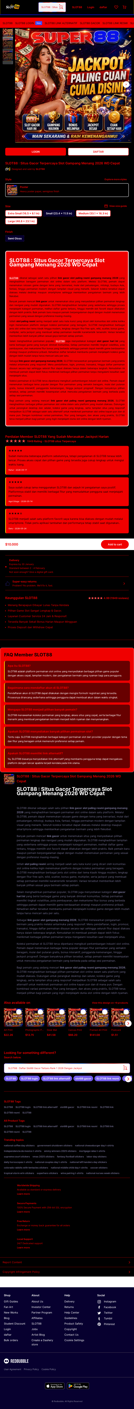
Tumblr (108, 1318)
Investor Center (41, 1307)
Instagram (110, 1301)
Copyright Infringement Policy (21, 1271)
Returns (69, 1307)
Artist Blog (38, 1334)
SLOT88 (8, 23)
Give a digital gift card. (41, 572)
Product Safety (73, 1323)
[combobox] (52, 7)
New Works (11, 1312)
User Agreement (12, 1369)
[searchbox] (67, 1068)
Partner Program (42, 1312)
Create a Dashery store (42, 1342)
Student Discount (14, 1323)
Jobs (35, 1329)
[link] (11, 1078)
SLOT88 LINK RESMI (115, 23)
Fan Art (8, 1307)
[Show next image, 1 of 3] (126, 84)
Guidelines (70, 1318)
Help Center (71, 1312)
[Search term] (61, 7)
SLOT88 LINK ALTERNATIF (61, 23)
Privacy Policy (31, 1369)
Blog (6, 1318)
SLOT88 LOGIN (28, 23)
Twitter (108, 1312)
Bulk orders (11, 1340)
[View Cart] (125, 7)
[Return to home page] (20, 7)
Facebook (110, 1307)
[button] (8, 31)
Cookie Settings (74, 1340)
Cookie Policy (49, 1369)
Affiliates (37, 1318)
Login (7, 1329)
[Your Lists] (116, 7)
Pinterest (109, 1324)
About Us (37, 1301)
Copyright (70, 1329)
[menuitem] (8, 23)
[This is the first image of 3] (20, 84)
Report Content (12, 1262)
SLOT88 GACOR (90, 23)
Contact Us (71, 1334)
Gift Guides (11, 1301)
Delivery (69, 1301)
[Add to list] (18, 1012)
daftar (7, 1334)
